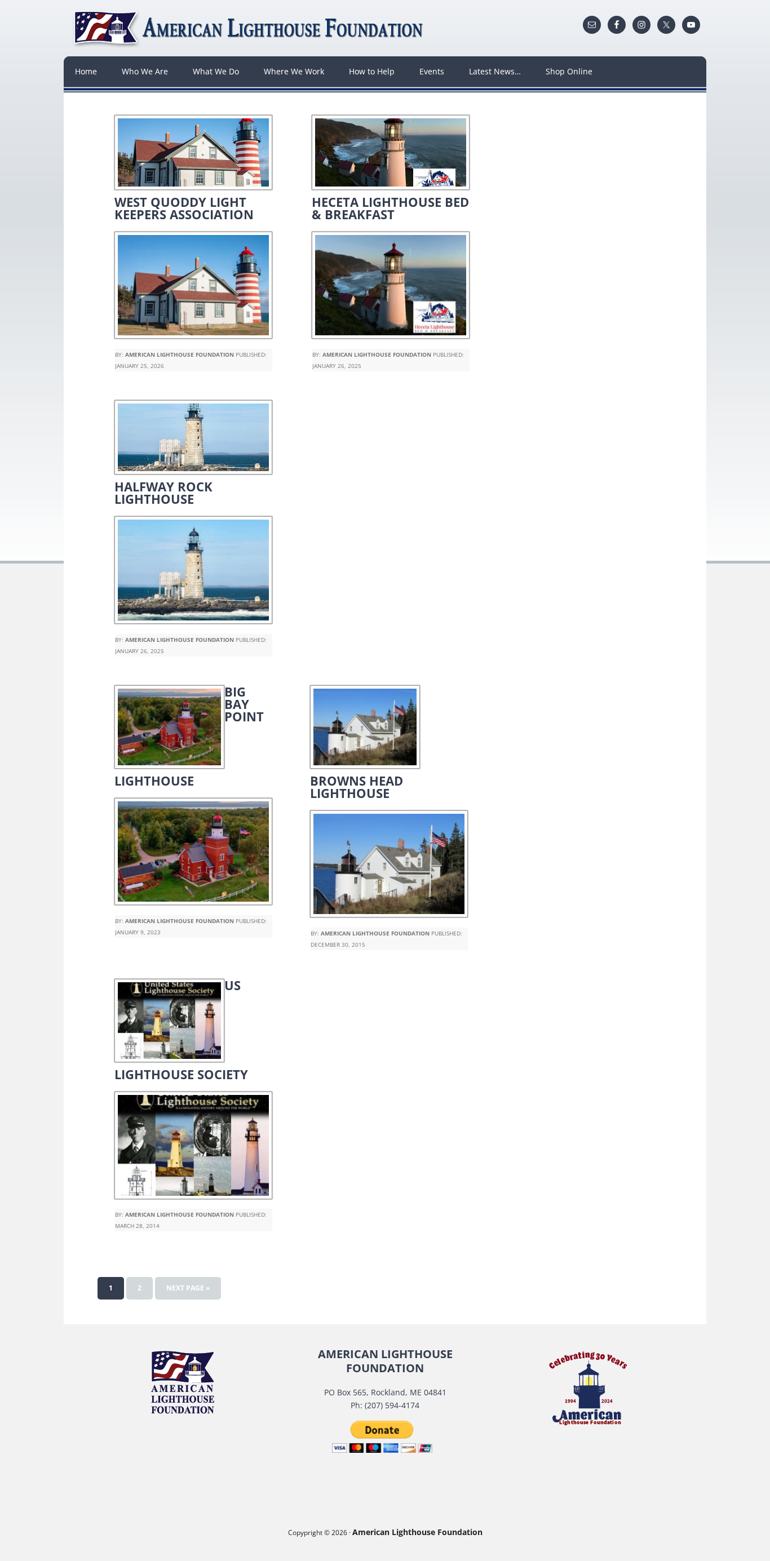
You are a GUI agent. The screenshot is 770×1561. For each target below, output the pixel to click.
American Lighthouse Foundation (250, 28)
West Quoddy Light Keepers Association (184, 208)
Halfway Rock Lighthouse (163, 492)
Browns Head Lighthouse (356, 786)
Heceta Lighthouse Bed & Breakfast (390, 208)
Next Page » (188, 1288)
